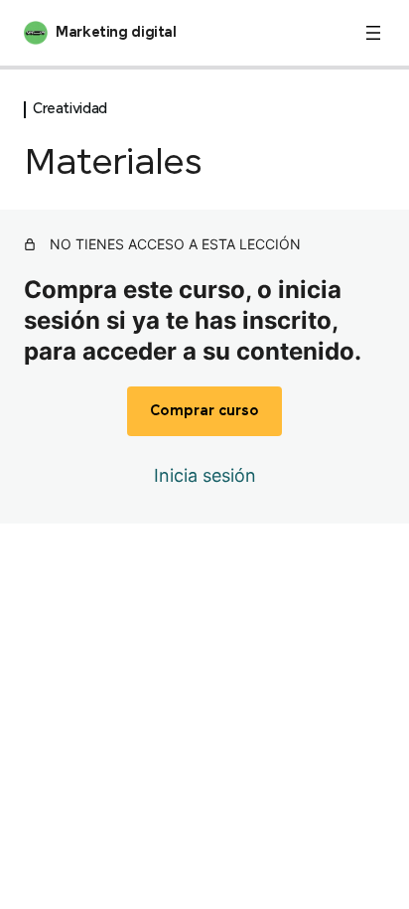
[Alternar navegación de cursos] (373, 33)
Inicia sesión (205, 475)
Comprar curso (204, 411)
